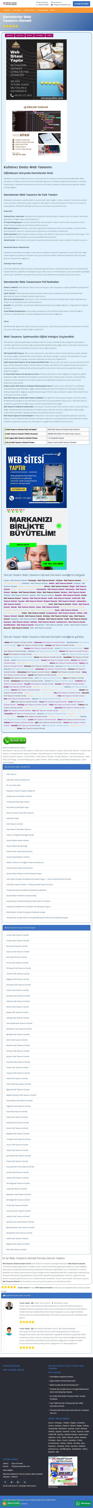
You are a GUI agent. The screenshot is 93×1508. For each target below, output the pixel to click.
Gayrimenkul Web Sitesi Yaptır (17, 807)
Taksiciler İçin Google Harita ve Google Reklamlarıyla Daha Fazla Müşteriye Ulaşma (37, 917)
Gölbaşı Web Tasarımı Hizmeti (17, 1018)
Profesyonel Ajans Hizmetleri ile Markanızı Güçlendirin (26, 890)
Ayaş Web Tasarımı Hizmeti (16, 1189)
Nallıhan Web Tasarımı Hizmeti (18, 1216)
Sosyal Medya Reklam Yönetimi (18, 857)
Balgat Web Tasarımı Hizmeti (17, 1012)
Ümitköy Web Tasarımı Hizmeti (17, 1051)
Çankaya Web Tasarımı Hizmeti (18, 996)
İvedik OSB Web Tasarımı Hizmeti (18, 1084)
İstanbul (39, 35)
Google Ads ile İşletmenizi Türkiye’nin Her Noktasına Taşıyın (28, 906)
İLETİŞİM (52, 10)
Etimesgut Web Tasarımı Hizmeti (18, 968)
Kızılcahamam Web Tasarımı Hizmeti (20, 1167)
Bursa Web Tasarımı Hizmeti (17, 946)
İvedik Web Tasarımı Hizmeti (17, 1078)
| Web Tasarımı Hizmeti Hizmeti (18, 642)
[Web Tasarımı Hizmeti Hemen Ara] (15, 735)
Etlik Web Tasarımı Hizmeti (16, 1249)
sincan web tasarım (10, 1486)
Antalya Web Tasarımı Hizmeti (17, 940)
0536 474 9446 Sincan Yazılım (14, 747)
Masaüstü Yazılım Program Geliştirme (20, 791)
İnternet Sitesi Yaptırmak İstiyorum (19, 851)
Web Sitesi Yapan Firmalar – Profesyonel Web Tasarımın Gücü (29, 884)
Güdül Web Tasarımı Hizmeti (17, 1205)
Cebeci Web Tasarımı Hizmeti (17, 1238)
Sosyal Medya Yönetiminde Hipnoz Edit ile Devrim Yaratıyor (28, 901)
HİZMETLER (7, 10)
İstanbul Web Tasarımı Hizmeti (17, 952)
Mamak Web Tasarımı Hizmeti (17, 1122)
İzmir (49, 35)
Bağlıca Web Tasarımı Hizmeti (17, 979)
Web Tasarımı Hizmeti (14, 824)
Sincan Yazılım (22, 1504)
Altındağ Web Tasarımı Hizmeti (18, 1183)
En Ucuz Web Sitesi (13, 785)
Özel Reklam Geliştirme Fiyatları (61, 1377)
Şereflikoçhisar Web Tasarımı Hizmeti (20, 1227)
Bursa (29, 35)
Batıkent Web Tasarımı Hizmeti (18, 1045)
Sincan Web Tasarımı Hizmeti (17, 963)
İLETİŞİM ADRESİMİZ (81, 4)
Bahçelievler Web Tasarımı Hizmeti (19, 1233)
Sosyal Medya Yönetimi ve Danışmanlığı (21, 895)
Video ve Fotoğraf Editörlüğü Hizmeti (20, 835)
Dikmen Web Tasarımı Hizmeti (17, 1007)
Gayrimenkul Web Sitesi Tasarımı (18, 829)
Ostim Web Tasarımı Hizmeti (17, 1040)
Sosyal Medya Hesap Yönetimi (17, 840)
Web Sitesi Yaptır (12, 818)
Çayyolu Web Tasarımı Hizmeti (17, 1056)
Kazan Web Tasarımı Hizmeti (17, 1150)
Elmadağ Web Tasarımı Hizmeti (18, 1200)
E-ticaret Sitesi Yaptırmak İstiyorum (19, 868)
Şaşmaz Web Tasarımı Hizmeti (17, 1089)
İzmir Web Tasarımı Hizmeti (16, 957)
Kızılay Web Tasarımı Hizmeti (17, 1067)
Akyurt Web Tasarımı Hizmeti (17, 1144)
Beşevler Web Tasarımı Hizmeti (18, 1244)
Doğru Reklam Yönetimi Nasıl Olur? (63, 1381)
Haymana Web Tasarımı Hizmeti (18, 1211)
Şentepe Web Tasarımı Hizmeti (17, 1034)
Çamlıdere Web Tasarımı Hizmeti (18, 1156)
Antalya (20, 35)
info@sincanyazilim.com (62, 5)
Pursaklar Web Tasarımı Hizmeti (18, 1139)
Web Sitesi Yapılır (29, 10)
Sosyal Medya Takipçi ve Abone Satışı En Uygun (24, 873)
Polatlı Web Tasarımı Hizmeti (17, 1161)
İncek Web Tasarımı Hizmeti (16, 1111)
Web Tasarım (17, 10)
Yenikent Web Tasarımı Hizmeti (18, 974)
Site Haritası (53, 1487)
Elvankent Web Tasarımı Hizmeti (18, 985)
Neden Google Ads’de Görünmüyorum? (64, 1385)
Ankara (10, 35)
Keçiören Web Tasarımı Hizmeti (18, 1001)
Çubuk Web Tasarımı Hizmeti (17, 1128)
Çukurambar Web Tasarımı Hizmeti (19, 1100)
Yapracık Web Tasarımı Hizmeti (18, 1073)
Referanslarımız (43, 10)
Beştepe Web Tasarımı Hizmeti (17, 1133)
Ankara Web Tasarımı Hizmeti (17, 935)
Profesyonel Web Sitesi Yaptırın (18, 802)
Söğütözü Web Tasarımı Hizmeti (18, 1106)
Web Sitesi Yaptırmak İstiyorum (18, 780)
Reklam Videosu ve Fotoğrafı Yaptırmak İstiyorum (25, 862)
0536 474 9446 (44, 5)
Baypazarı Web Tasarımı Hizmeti (18, 1194)
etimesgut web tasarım (27, 1486)
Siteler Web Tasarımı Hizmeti (17, 1117)
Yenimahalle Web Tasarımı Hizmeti (19, 1023)
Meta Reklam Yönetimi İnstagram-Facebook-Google (25, 912)
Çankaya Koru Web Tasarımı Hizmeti (20, 1222)
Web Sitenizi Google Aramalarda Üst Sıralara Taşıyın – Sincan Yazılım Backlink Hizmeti (38, 879)
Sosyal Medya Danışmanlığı (16, 846)
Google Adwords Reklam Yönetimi (19, 796)
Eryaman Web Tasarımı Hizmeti (18, 1062)
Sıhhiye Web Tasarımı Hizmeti (17, 1172)
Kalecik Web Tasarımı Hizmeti (17, 1178)
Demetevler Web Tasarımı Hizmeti (19, 1029)
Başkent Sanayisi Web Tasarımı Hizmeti (21, 1095)
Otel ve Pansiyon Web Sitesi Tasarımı (20, 813)
